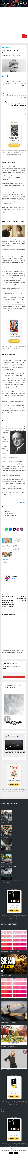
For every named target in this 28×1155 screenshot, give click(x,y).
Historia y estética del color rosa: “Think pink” (10, 998)
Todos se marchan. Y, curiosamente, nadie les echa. (11, 851)
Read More (21, 1152)
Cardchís (12, 736)
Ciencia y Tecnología (7, 47)
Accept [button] (11, 1152)
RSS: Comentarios (4, 1111)
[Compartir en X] (14, 529)
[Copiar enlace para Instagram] (17, 529)
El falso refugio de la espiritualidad (8, 866)
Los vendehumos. (4, 837)
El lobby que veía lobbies (6, 1069)
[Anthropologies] (14, 3)
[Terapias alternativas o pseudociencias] (7, 554)
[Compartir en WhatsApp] (6, 529)
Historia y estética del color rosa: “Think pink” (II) (11, 951)
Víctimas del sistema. (5, 822)
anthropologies (7, 55)
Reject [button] (16, 1152)
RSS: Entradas (4, 1109)
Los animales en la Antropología (7, 1046)
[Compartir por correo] (21, 529)
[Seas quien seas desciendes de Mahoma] (18, 540)
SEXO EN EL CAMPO (6, 975)
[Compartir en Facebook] (10, 529)
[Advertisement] (14, 18)
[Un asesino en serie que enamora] (7, 540)
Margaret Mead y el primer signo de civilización (11, 1022)
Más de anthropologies (17, 578)
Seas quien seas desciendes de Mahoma (16, 545)
